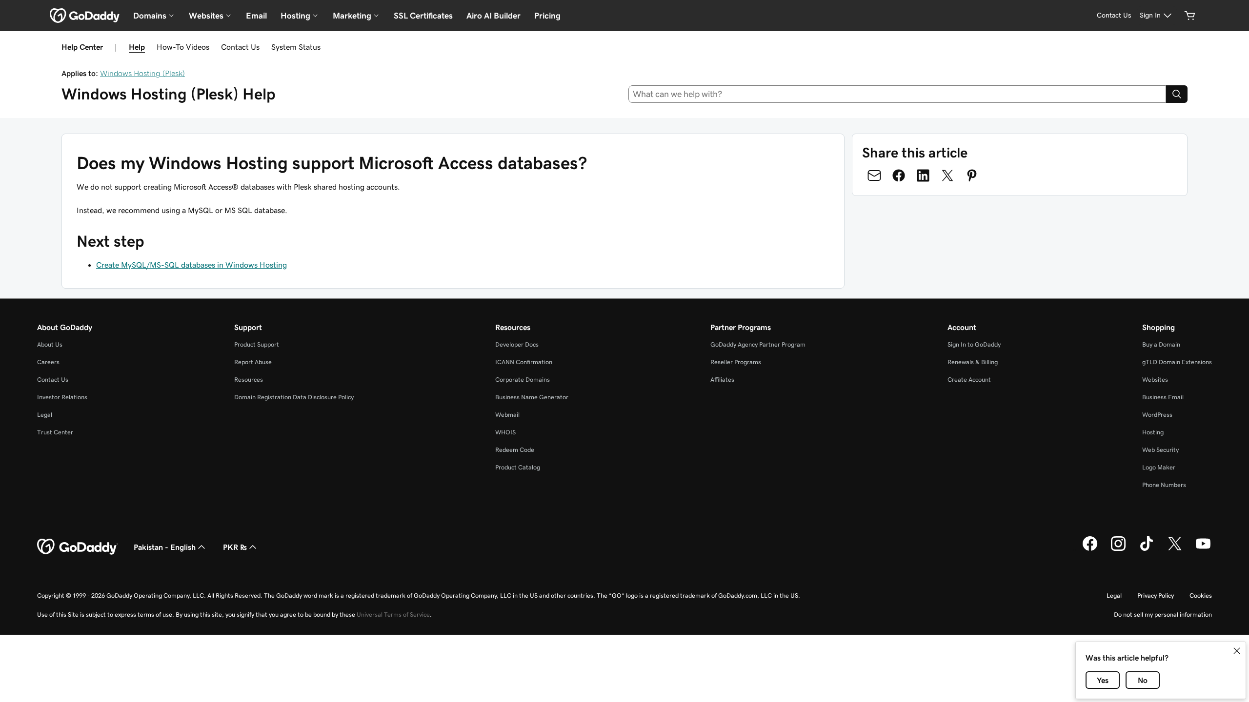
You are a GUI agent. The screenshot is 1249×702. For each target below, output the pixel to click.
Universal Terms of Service (393, 614)
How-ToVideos (183, 47)
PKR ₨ (235, 547)
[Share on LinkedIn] (923, 175)
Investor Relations (62, 397)
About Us (49, 344)
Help (137, 47)
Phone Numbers (1164, 485)
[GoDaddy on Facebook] (1090, 549)
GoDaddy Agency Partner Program (758, 344)
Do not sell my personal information (1163, 614)
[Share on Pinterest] (972, 175)
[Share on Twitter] (947, 175)
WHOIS (505, 432)
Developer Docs (517, 344)
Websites (1155, 379)
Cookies (1200, 595)
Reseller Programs (735, 362)
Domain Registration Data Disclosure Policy (294, 397)
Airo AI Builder (493, 15)
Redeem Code (514, 450)
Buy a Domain (1161, 344)
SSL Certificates (423, 15)
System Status (296, 47)
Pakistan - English (165, 547)
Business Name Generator (531, 397)
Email (256, 15)
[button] (1237, 651)
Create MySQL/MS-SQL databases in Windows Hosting (191, 265)
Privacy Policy (1155, 595)
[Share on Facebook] (898, 175)
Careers (48, 362)
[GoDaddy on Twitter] (1175, 549)
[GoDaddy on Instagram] (1118, 549)
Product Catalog (517, 467)
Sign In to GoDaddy (974, 344)
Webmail (507, 414)
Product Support (256, 344)
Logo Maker (1158, 467)
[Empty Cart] (1190, 15)
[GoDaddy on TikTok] (1146, 549)
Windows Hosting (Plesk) (142, 73)
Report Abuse (253, 362)
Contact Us (240, 47)
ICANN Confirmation (523, 362)
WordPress (1157, 414)
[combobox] (897, 94)
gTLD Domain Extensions (1177, 362)
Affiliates (722, 379)
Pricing (547, 15)
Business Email (1163, 397)
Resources (248, 379)
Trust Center (55, 432)
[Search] (1177, 94)
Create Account (969, 379)
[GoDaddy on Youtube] (1203, 549)
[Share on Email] (874, 175)
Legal (44, 414)
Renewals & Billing (972, 362)
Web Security (1160, 450)
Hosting (1153, 432)
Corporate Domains (522, 379)
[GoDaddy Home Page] (77, 547)
